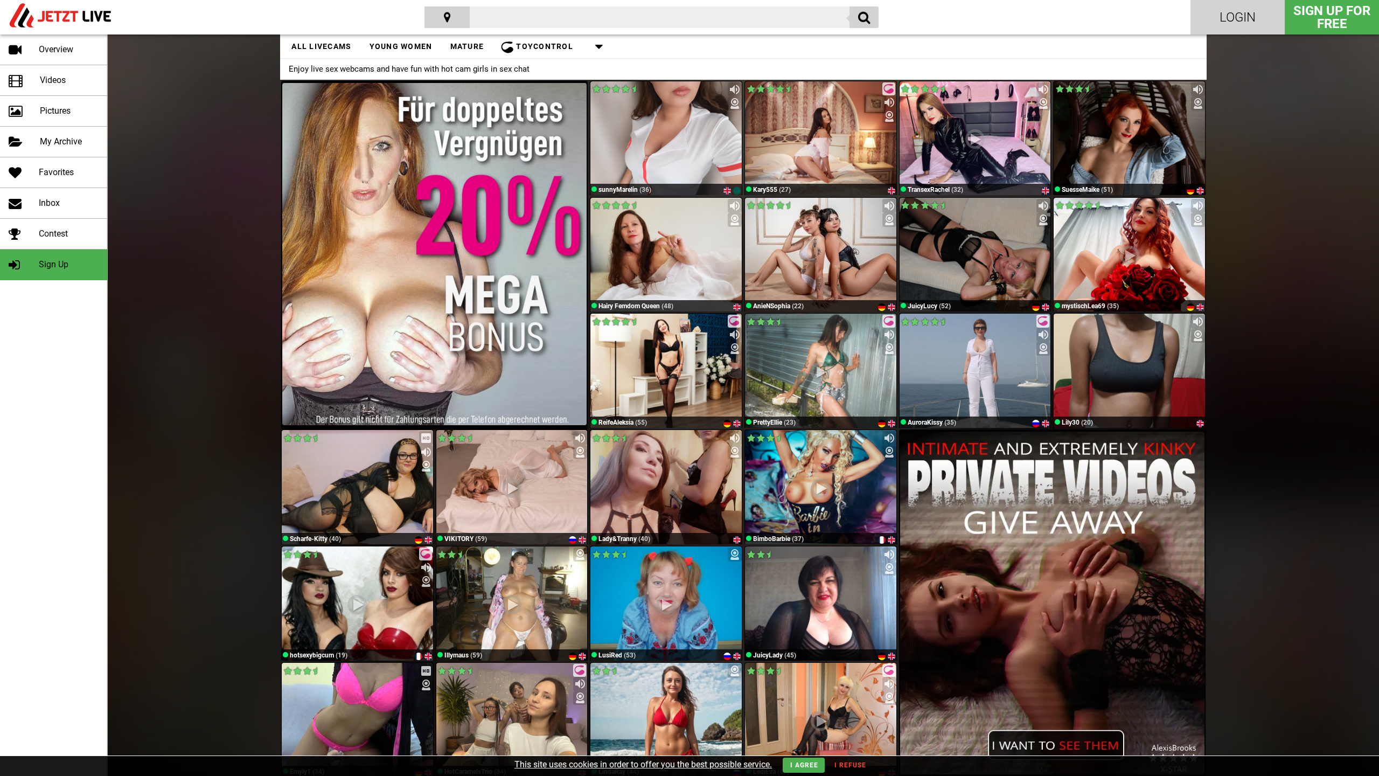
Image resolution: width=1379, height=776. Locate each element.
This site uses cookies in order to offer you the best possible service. (643, 764)
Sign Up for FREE (1331, 17)
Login (1238, 17)
